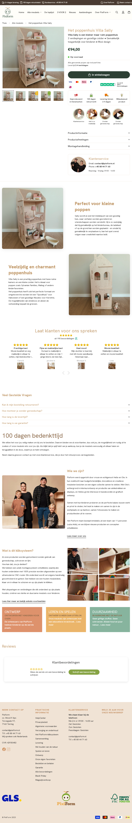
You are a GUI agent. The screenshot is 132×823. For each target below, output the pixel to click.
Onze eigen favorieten (45, 759)
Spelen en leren (42, 751)
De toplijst (49, 12)
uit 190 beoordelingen (64, 338)
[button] (64, 373)
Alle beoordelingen (43, 771)
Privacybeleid (41, 722)
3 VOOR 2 (61, 12)
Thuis (4, 23)
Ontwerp (39, 755)
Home (21, 12)
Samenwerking (42, 738)
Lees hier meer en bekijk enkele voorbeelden (24, 601)
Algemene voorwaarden (46, 726)
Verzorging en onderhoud (46, 730)
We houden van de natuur (46, 747)
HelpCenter (40, 718)
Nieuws (72, 12)
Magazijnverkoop (43, 780)
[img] (66, 335)
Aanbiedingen (85, 12)
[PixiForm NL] (8, 12)
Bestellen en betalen (44, 763)
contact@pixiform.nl (11, 730)
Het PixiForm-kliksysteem (46, 734)
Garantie (39, 767)
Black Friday (40, 775)
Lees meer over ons (76, 536)
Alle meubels (33, 12)
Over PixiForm (109, 2)
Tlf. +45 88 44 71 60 (11, 733)
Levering (39, 742)
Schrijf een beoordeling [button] (84, 672)
